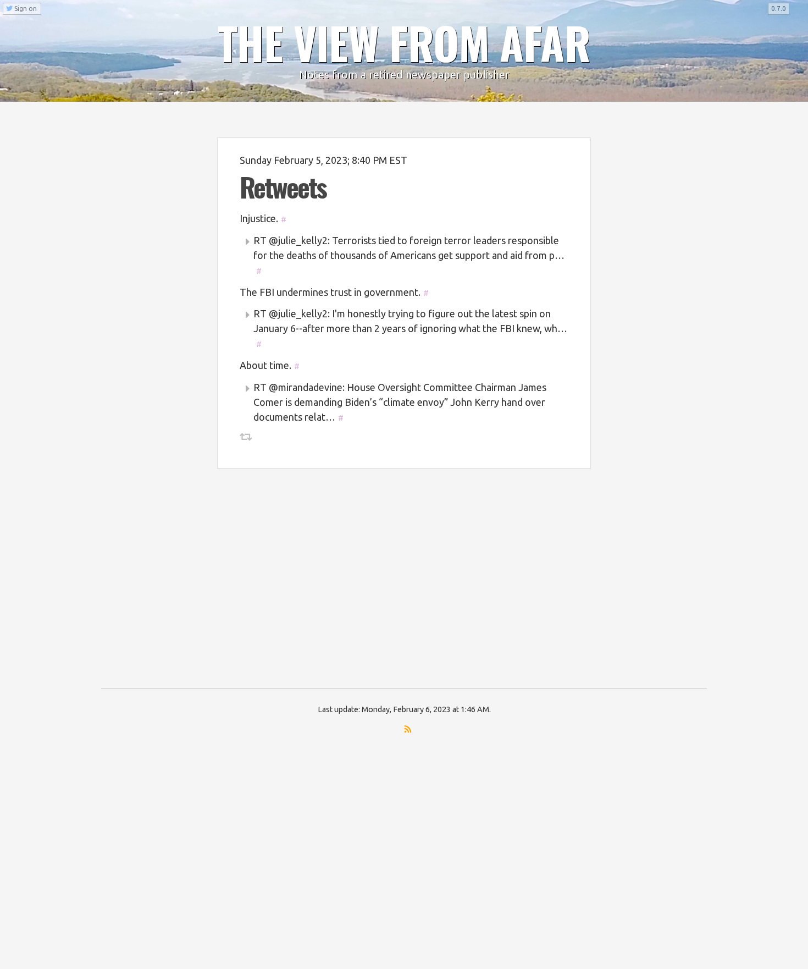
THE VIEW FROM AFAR (404, 42)
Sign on (25, 8)
